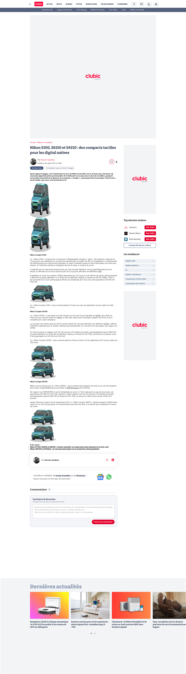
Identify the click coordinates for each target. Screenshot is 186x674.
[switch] (149, 4)
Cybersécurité (47, 10)
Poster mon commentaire (103, 522)
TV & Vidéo (113, 10)
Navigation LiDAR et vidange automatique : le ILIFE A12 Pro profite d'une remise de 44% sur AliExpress (49, 624)
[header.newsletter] (141, 4)
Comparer (122, 4)
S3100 (59, 318)
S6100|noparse (73, 388)
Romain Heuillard (48, 160)
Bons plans (91, 4)
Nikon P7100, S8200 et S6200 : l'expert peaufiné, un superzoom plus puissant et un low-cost (69, 447)
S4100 (97, 315)
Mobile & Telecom (97, 10)
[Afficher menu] (30, 4)
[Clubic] (38, 4)
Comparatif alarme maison (140, 245)
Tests (59, 4)
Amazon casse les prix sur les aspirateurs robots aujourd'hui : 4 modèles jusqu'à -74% (89, 624)
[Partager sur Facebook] (180, 655)
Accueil (33, 142)
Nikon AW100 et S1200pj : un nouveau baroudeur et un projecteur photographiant (64, 449)
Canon (45, 174)
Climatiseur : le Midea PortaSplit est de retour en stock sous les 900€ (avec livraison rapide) (129, 624)
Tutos (79, 4)
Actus (49, 4)
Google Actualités (62, 475)
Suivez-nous (37, 168)
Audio (124, 10)
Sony (38, 174)
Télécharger (107, 4)
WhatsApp (80, 475)
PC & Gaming (81, 10)
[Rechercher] (134, 4)
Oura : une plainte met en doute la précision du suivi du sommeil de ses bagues (169, 624)
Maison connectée (137, 10)
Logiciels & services (64, 10)
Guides (69, 4)
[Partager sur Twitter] (180, 663)
